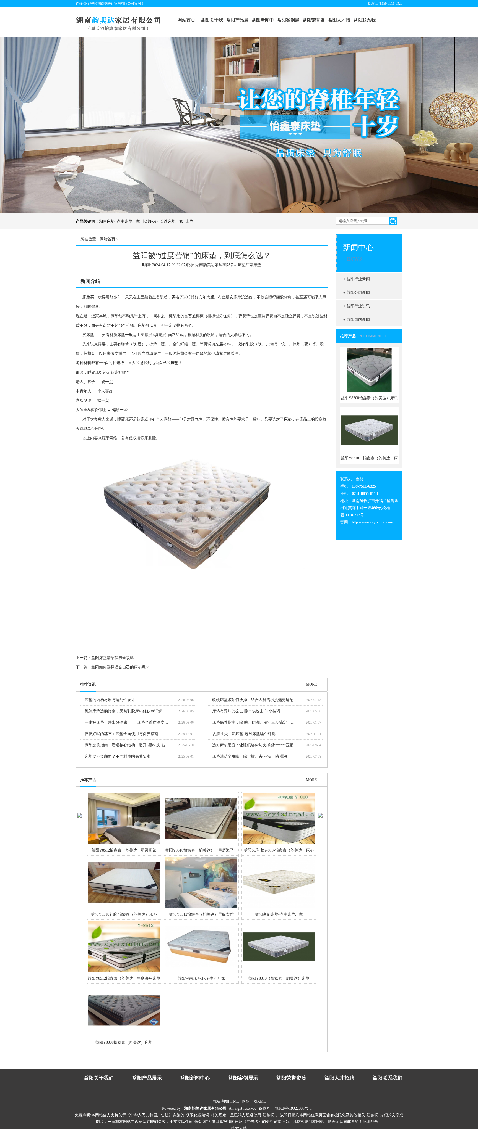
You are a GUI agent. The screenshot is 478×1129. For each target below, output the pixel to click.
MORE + (313, 684)
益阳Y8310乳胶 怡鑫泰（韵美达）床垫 (124, 914)
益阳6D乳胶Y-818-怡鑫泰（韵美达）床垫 (279, 850)
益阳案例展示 (288, 23)
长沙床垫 (150, 221)
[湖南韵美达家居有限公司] (123, 30)
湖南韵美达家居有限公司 (205, 1108)
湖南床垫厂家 (128, 221)
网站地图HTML (225, 1101)
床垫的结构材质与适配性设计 (110, 700)
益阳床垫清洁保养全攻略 (112, 658)
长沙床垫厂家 (171, 221)
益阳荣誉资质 (314, 23)
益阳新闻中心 (263, 23)
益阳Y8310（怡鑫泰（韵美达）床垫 (278, 978)
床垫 (189, 221)
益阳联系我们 (365, 23)
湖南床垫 (107, 221)
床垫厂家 (245, 265)
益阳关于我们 (212, 23)
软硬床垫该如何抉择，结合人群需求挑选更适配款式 (256, 700)
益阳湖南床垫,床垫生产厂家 (201, 978)
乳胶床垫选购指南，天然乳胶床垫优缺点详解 (123, 711)
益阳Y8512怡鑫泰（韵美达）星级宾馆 (124, 850)
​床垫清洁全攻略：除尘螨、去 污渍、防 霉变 (250, 756)
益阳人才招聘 (339, 23)
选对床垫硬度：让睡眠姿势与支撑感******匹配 (252, 745)
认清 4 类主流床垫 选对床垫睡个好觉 (244, 734)
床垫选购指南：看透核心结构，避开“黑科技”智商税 (129, 745)
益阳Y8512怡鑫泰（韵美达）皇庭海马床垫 (124, 978)
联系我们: (375, 4)
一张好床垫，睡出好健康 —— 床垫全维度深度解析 (128, 722)
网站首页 (186, 20)
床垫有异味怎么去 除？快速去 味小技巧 (246, 711)
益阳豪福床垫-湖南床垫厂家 (279, 914)
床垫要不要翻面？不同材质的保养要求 (117, 756)
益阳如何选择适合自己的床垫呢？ (120, 667)
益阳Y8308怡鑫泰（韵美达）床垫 (123, 1042)
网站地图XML (254, 1101)
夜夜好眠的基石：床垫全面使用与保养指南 (121, 734)
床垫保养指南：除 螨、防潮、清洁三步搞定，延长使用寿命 (263, 722)
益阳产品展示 (237, 23)
